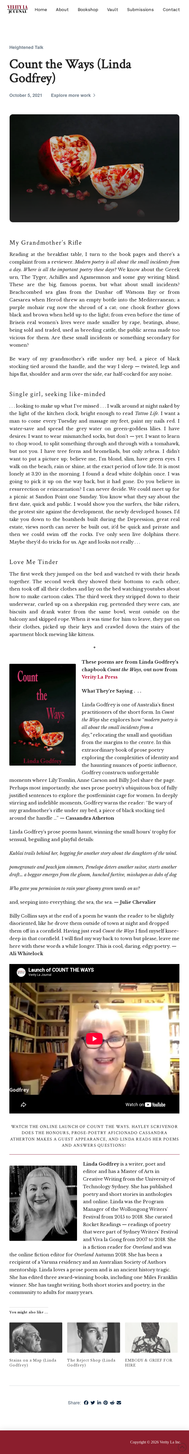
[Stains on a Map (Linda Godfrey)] (35, 1337)
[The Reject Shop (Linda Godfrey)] (93, 1337)
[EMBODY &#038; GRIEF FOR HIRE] (151, 1337)
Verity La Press (100, 677)
